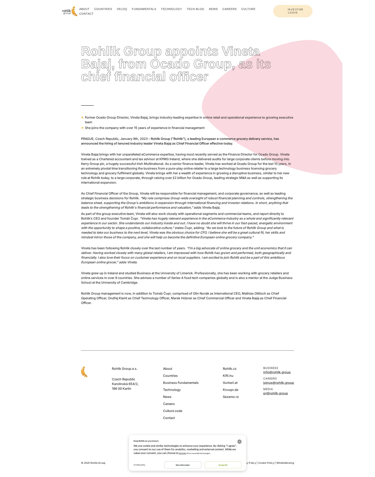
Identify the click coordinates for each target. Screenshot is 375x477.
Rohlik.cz (230, 369)
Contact (86, 13)
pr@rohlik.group (275, 393)
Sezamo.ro (231, 397)
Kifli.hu (228, 376)
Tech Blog (195, 9)
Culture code (172, 411)
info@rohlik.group (277, 372)
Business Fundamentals (181, 383)
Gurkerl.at (230, 383)
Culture (248, 9)
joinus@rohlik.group (278, 383)
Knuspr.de (230, 390)
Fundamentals (144, 9)
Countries (103, 9)
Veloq (122, 9)
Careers (229, 9)
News (213, 9)
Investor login (296, 11)
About (84, 9)
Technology (171, 9)
